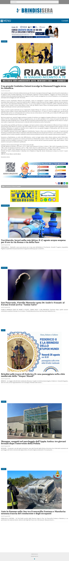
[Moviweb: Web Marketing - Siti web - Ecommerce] (34, 560)
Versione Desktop (34, 556)
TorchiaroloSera (5, 205)
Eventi (3, 330)
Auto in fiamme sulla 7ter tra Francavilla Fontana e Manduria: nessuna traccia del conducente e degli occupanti (33, 512)
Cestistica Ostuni (10, 186)
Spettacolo (4, 267)
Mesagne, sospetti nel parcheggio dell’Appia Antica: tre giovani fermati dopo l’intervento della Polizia (33, 442)
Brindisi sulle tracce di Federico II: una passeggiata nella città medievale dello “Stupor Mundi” (33, 375)
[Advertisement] (34, 259)
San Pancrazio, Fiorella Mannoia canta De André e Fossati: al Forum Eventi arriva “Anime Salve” (33, 303)
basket (18, 186)
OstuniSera (4, 41)
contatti (65, 20)
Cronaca (3, 401)
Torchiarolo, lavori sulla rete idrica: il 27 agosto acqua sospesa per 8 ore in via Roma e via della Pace (33, 241)
